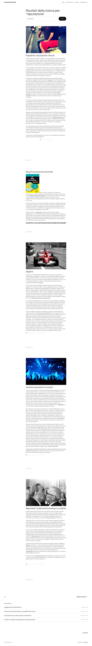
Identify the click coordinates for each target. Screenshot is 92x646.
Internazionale (40, 555)
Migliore (29, 271)
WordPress (86, 642)
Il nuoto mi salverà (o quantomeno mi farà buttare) (19, 619)
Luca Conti (38, 212)
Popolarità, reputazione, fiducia (40, 55)
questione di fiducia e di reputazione (41, 298)
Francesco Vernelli (10, 2)
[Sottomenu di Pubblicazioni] (87, 2)
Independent (29, 551)
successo (40, 282)
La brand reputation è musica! (39, 387)
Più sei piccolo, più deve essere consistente (17, 615)
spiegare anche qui (58, 117)
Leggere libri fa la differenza (12, 607)
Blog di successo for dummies (39, 172)
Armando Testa (50, 517)
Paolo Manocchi (36, 536)
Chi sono (85, 633)
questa (50, 80)
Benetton (28, 545)
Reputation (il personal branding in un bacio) (46, 508)
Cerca (62, 18)
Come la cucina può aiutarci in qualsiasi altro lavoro (20, 611)
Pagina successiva (82, 596)
